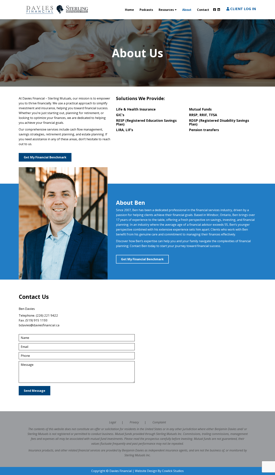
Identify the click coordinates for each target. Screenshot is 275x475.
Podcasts (146, 10)
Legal (112, 422)
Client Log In (242, 8)
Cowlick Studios (173, 471)
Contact (203, 10)
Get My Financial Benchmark (45, 157)
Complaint (159, 422)
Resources (166, 10)
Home (129, 10)
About (186, 10)
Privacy (134, 422)
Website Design (146, 471)
